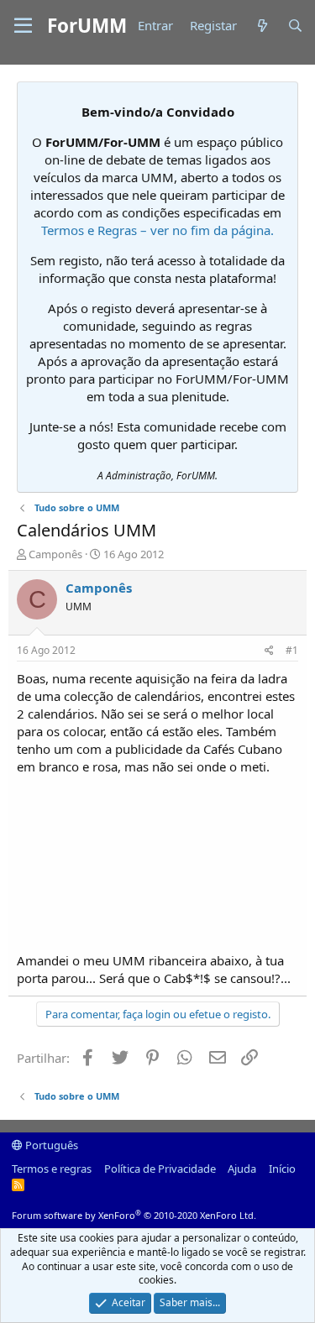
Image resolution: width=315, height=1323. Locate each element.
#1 (292, 650)
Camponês (55, 554)
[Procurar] (295, 25)
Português (50, 1145)
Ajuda (242, 1168)
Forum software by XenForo (134, 1215)
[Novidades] (261, 25)
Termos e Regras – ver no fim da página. (157, 230)
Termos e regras (52, 1168)
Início (282, 1168)
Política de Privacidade (160, 1168)
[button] (23, 26)
